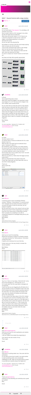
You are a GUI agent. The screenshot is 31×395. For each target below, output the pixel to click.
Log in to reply (25, 21)
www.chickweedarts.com (7, 126)
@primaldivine (11, 330)
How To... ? (6, 20)
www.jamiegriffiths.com (7, 125)
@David (6, 198)
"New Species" (15, 30)
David (6, 26)
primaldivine (7, 94)
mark (6, 195)
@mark (6, 232)
